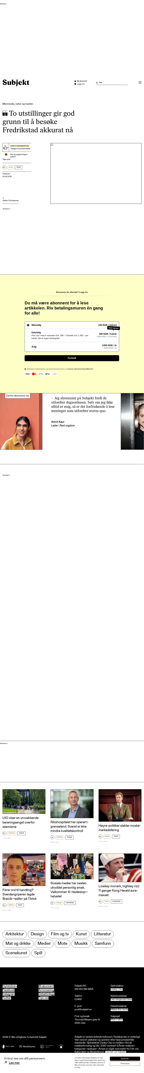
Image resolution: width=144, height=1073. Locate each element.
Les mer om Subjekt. (115, 1052)
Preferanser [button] (125, 1064)
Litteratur (102, 934)
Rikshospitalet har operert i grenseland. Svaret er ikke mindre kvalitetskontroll (69, 827)
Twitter (7, 998)
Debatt (21, 833)
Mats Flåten (117, 1020)
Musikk (81, 944)
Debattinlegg (47, 994)
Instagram (9, 994)
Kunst (11, 167)
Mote (106, 901)
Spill (38, 953)
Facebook (9, 990)
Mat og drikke (18, 944)
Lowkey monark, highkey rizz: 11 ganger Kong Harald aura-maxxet (119, 891)
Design (59, 903)
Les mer (14, 1063)
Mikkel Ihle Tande (119, 1010)
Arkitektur (14, 934)
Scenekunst (16, 953)
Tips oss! (6, 160)
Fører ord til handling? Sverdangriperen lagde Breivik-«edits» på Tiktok (20, 895)
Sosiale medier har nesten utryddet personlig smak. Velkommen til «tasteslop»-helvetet (69, 890)
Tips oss (44, 998)
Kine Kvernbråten (19, 146)
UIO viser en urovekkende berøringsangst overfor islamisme (21, 822)
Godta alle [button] (125, 1059)
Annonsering (46, 990)
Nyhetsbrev (10, 986)
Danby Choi (117, 989)
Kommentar (70, 903)
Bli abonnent (46, 986)
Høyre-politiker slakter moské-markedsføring (120, 828)
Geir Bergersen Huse (121, 999)
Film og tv (60, 934)
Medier (107, 836)
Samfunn (12, 833)
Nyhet (18, 167)
